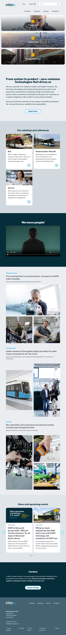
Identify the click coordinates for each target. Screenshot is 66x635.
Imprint (57, 628)
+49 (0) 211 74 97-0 (11, 622)
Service (46, 11)
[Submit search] (58, 4)
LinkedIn (21, 628)
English (31, 4)
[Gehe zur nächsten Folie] (62, 532)
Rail (9, 151)
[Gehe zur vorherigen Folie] (3, 532)
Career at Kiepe (33, 588)
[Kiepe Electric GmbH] (10, 5)
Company (55, 11)
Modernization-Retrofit (46, 151)
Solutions (37, 11)
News (23, 4)
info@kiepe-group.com (12, 623)
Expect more (33, 111)
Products (27, 11)
